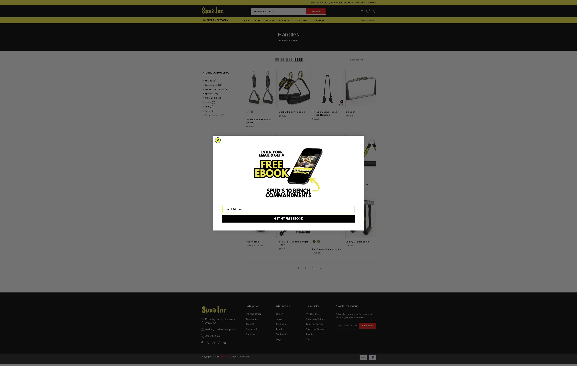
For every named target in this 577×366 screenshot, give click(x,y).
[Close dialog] (218, 140)
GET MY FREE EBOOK (288, 218)
